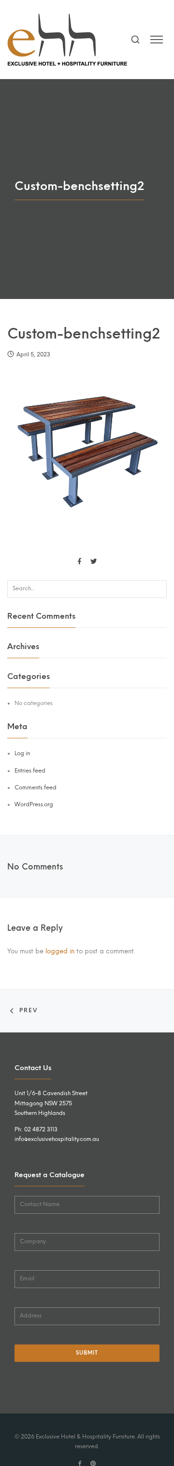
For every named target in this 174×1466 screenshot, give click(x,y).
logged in (59, 951)
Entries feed (29, 770)
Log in (22, 753)
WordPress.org (33, 804)
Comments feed (35, 787)
